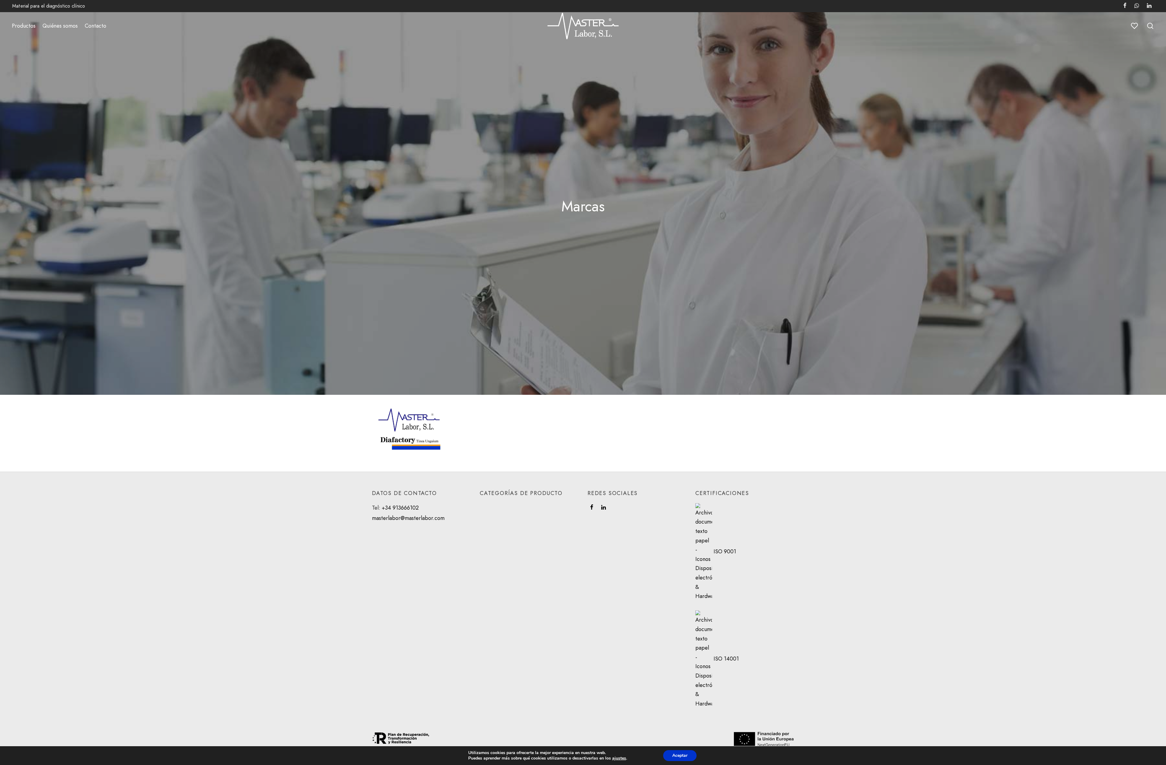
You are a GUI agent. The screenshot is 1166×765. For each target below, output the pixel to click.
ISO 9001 (725, 551)
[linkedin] (603, 507)
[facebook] (592, 507)
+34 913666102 (400, 508)
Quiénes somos (60, 26)
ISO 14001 (725, 659)
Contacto (95, 26)
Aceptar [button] (679, 755)
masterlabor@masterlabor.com (408, 518)
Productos (24, 26)
